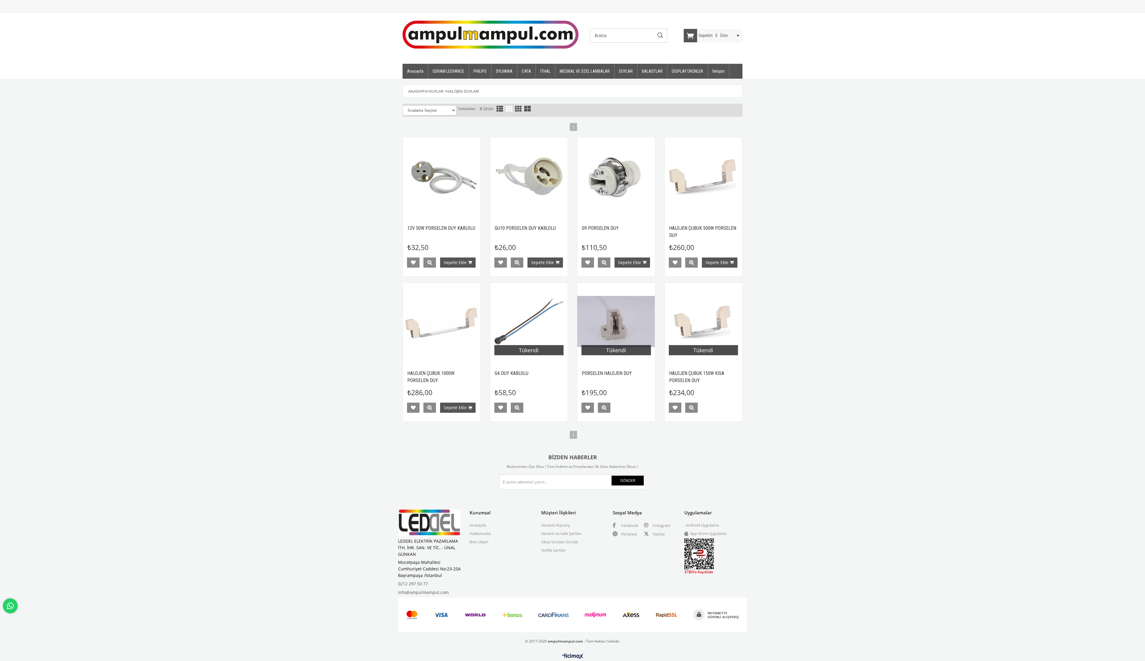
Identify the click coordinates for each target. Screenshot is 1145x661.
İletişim (718, 71)
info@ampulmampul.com (423, 592)
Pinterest (628, 534)
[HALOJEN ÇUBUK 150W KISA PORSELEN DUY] (703, 322)
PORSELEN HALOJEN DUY (607, 373)
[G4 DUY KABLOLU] (529, 322)
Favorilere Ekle (413, 262)
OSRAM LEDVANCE (448, 71)
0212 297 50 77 (413, 583)
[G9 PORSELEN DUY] (616, 176)
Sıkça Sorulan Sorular (559, 541)
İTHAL (545, 71)
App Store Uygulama (708, 533)
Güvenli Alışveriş (555, 525)
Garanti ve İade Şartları (561, 533)
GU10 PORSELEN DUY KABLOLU (525, 228)
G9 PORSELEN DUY (600, 228)
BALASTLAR (652, 71)
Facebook (629, 525)
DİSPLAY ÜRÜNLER (687, 71)
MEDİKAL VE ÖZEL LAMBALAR (585, 71)
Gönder (627, 480)
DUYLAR (626, 71)
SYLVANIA (504, 71)
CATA (526, 71)
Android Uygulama (702, 525)
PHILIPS (480, 71)
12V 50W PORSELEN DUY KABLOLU (441, 228)
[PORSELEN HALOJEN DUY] (616, 322)
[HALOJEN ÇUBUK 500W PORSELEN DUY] (703, 176)
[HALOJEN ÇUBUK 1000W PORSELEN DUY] (442, 322)
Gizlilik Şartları (553, 550)
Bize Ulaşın (479, 541)
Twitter (658, 534)
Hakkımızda (480, 533)
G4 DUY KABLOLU (511, 373)
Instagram (661, 525)
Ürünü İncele (429, 262)
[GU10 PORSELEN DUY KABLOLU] (529, 176)
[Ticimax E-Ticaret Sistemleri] (572, 657)
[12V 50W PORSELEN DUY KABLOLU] (442, 176)
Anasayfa (415, 71)
